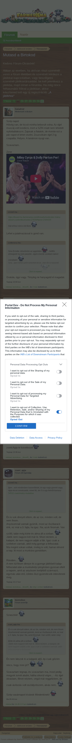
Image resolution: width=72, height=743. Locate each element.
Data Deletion (17, 437)
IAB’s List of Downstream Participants (40, 354)
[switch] (59, 371)
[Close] (65, 305)
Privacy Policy (55, 437)
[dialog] (36, 371)
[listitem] (36, 364)
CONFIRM (21, 426)
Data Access (36, 437)
